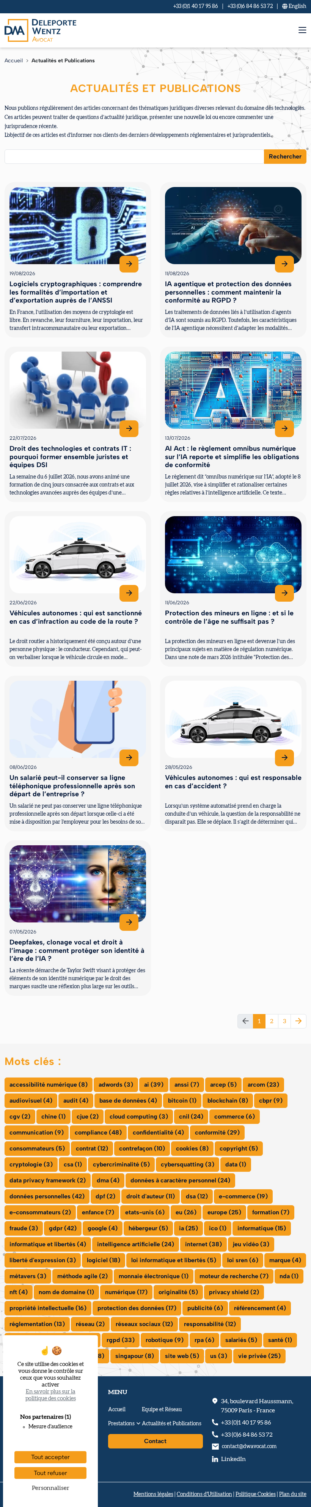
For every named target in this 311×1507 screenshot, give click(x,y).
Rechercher (285, 156)
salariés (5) (241, 1340)
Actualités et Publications (171, 1423)
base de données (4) (128, 1100)
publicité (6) (205, 1308)
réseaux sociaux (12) (144, 1324)
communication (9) (36, 1132)
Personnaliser (50, 1488)
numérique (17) (126, 1292)
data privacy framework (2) (47, 1180)
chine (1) (53, 1116)
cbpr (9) (271, 1100)
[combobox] (134, 156)
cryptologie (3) (31, 1164)
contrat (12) (92, 1148)
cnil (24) (191, 1116)
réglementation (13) (37, 1324)
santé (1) (280, 1340)
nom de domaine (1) (66, 1292)
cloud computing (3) (139, 1116)
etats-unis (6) (145, 1212)
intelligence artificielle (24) (135, 1244)
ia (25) (188, 1228)
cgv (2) (19, 1116)
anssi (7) (186, 1084)
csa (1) (73, 1164)
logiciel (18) (103, 1260)
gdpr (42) (63, 1228)
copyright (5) (239, 1148)
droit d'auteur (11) (150, 1196)
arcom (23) (263, 1084)
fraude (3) (23, 1228)
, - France (257, 1406)
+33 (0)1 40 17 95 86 (195, 6)
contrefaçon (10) (142, 1148)
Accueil (14, 60)
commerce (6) (234, 1116)
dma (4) (108, 1180)
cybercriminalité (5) (121, 1164)
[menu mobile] (302, 30)
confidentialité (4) (158, 1132)
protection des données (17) (136, 1308)
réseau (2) (90, 1324)
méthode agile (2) (82, 1276)
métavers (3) (27, 1276)
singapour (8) (134, 1356)
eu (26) (186, 1212)
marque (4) (285, 1260)
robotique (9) (165, 1340)
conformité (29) (217, 1132)
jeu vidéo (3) (251, 1244)
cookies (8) (192, 1148)
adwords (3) (116, 1084)
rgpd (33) (121, 1340)
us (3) (218, 1356)
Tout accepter (50, 1457)
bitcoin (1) (182, 1100)
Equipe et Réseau (162, 1409)
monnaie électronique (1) (153, 1276)
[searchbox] (11, 156)
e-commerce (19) (243, 1196)
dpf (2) (105, 1196)
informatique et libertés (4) (47, 1244)
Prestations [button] (121, 1423)
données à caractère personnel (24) (180, 1180)
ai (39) (153, 1084)
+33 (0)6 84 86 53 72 (250, 6)
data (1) (235, 1164)
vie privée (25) (259, 1356)
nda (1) (289, 1276)
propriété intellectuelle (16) (47, 1308)
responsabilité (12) (210, 1324)
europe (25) (224, 1212)
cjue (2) (88, 1116)
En (296, 6)
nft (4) (18, 1292)
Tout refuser (50, 1473)
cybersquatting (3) (187, 1164)
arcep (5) (223, 1084)
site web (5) (182, 1356)
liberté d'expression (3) (42, 1260)
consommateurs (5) (37, 1148)
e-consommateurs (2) (40, 1212)
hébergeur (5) (148, 1228)
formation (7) (270, 1212)
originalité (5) (178, 1292)
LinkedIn (233, 1459)
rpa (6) (204, 1340)
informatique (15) (261, 1228)
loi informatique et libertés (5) (173, 1260)
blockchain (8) (227, 1100)
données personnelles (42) (47, 1196)
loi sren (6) (242, 1260)
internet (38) (203, 1244)
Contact (155, 1441)
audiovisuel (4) (30, 1100)
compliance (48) (98, 1132)
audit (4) (75, 1100)
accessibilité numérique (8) (48, 1084)
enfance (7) (98, 1212)
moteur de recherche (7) (234, 1276)
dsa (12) (197, 1196)
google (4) (103, 1228)
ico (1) (217, 1228)
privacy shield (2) (234, 1292)
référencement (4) (260, 1308)
